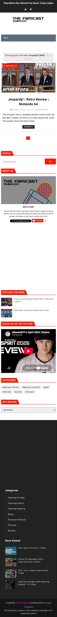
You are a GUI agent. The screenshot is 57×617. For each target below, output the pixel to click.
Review (18, 392)
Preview (6, 392)
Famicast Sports (31, 387)
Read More (28, 127)
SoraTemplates (22, 603)
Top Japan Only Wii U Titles (32, 548)
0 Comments (42, 110)
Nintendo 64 (11, 66)
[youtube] (25, 9)
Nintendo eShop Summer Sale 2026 (31, 310)
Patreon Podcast (17, 520)
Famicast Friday (16, 498)
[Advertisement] (29, 47)
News (46, 387)
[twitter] (31, 9)
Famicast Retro (10, 387)
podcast (29, 392)
